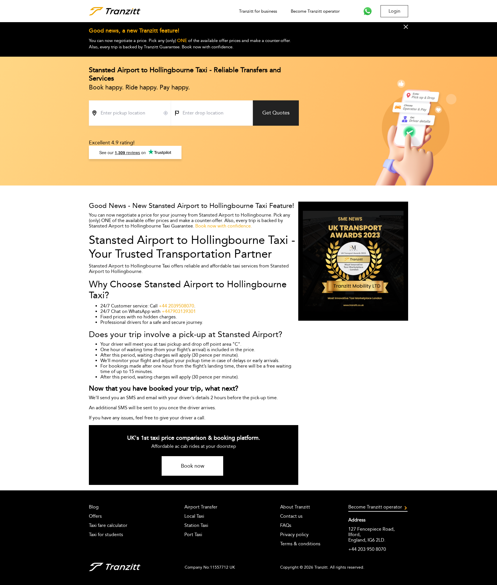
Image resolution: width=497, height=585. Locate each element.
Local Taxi (194, 516)
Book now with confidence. (223, 226)
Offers (95, 516)
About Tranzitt (295, 507)
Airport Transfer (200, 507)
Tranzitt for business (258, 11)
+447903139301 (179, 311)
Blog (94, 507)
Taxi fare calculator (108, 525)
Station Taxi (196, 525)
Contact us (291, 516)
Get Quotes (276, 113)
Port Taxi (193, 534)
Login (394, 11)
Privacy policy (294, 534)
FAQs (285, 525)
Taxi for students (106, 534)
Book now (192, 466)
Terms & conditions (300, 543)
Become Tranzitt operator (315, 11)
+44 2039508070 (176, 306)
